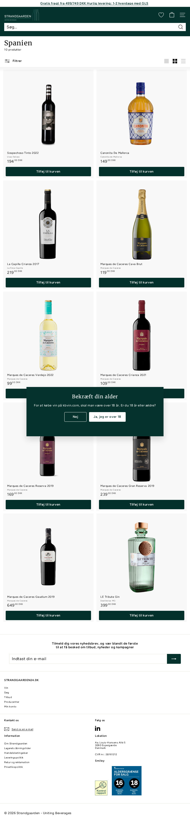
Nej (75, 417)
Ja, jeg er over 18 (107, 417)
